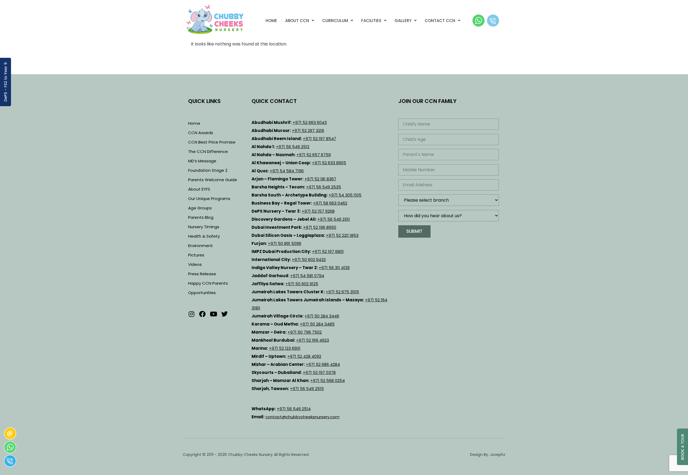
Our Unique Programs (209, 198)
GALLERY (403, 20)
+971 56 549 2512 (292, 146)
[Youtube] (213, 314)
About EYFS (199, 189)
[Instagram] (191, 314)
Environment (200, 245)
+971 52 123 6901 (284, 348)
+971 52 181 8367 (320, 179)
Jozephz (497, 454)
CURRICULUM (335, 20)
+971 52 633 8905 (329, 163)
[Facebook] (202, 314)
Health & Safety (204, 236)
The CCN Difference (208, 151)
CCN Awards (200, 132)
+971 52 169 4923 (312, 340)
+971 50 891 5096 (284, 243)
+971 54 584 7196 (287, 171)
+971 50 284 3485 (317, 324)
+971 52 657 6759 (313, 155)
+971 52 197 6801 (328, 251)
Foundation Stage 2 (207, 170)
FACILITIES (371, 20)
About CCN (297, 20)
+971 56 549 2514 (294, 409)
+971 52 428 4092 (304, 356)
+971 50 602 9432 (309, 259)
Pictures (196, 255)
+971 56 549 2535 (323, 187)
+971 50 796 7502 (305, 332)
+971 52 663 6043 (310, 122)
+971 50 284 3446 (321, 316)
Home (271, 20)
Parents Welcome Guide (212, 180)
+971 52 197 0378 (319, 372)
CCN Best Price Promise (211, 142)
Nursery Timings (203, 227)
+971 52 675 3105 (342, 292)
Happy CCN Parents (208, 283)
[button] (299, 21)
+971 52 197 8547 (319, 138)
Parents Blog (200, 217)
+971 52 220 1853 (342, 235)
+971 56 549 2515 (307, 388)
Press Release (202, 274)
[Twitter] (224, 314)
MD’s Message (202, 161)
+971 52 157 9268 (318, 211)
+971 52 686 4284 (323, 364)
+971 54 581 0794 (307, 275)
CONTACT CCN (440, 20)
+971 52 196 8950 (319, 227)
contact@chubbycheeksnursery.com (302, 417)
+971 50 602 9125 (301, 284)
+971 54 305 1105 (345, 195)
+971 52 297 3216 (308, 130)
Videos (195, 264)
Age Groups (200, 208)
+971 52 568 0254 (327, 380)
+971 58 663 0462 (330, 203)
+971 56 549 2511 (333, 219)
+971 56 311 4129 (334, 267)
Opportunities (202, 292)
